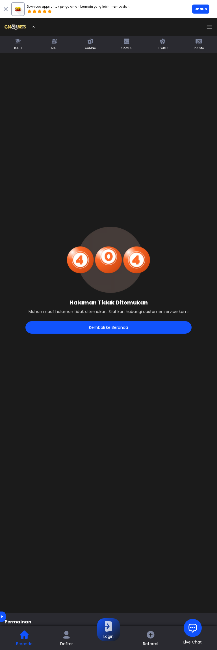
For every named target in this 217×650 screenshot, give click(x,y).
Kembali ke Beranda (108, 327)
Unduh (200, 9)
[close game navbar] (33, 27)
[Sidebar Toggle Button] (209, 27)
